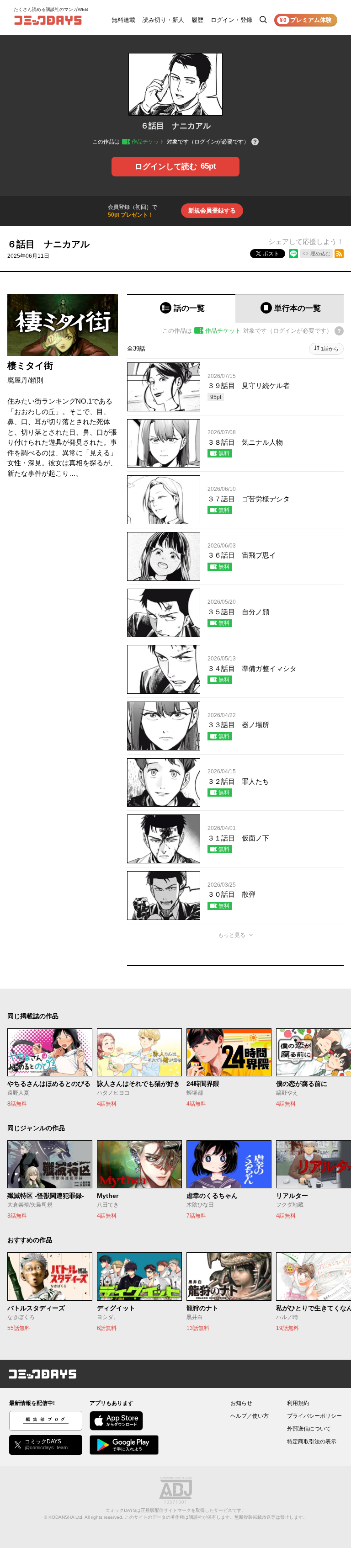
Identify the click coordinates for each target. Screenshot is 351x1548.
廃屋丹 (17, 380)
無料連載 (123, 19)
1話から (330, 348)
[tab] (181, 308)
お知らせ (241, 1403)
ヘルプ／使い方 (249, 1416)
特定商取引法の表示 (311, 1441)
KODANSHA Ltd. (66, 1517)
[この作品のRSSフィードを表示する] (339, 253)
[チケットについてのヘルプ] (255, 142)
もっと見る (231, 935)
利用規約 (298, 1403)
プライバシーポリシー (314, 1416)
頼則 (36, 380)
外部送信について (309, 1429)
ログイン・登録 (231, 19)
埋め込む (320, 253)
